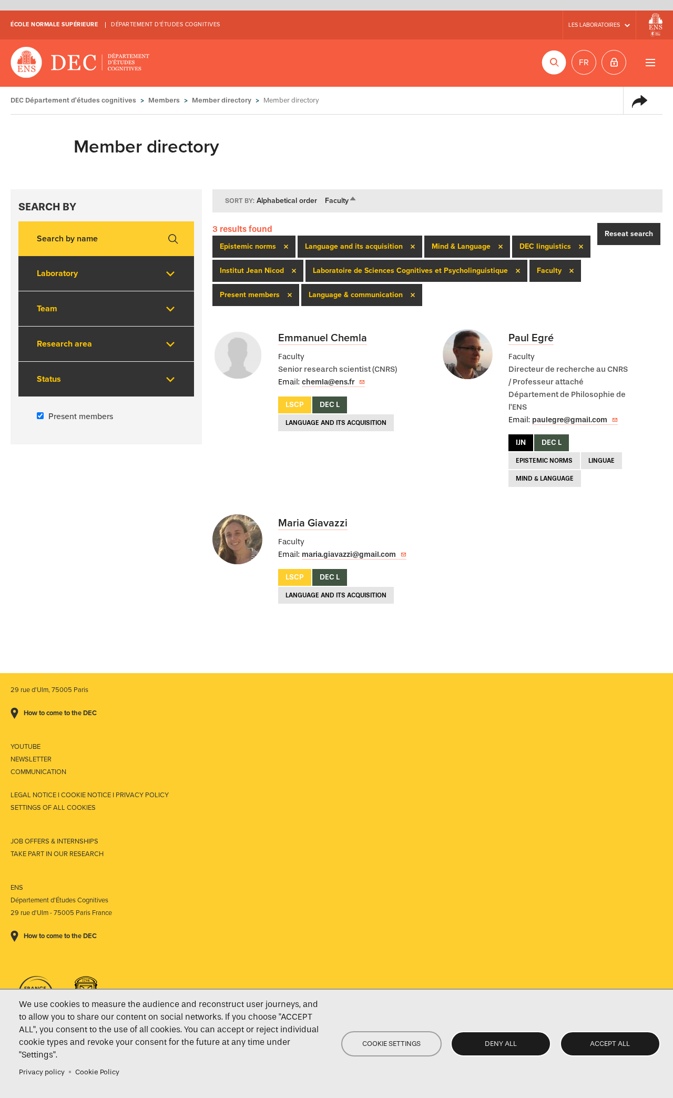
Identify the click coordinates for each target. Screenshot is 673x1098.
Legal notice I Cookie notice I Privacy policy (90, 795)
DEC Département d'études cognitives (80, 63)
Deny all (501, 1043)
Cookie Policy (97, 1072)
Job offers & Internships (54, 841)
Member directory (221, 100)
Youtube (25, 747)
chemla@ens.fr (328, 382)
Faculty (341, 200)
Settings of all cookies (53, 808)
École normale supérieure (54, 24)
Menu (650, 62)
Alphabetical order (287, 200)
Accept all (610, 1043)
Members (164, 100)
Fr (584, 62)
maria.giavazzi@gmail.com (349, 554)
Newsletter (31, 759)
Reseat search (629, 233)
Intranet (613, 62)
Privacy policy (42, 1072)
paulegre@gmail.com (569, 419)
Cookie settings (391, 1043)
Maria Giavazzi (313, 523)
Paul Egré (531, 338)
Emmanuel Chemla (322, 338)
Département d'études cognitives (165, 24)
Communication (38, 772)
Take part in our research (57, 854)
